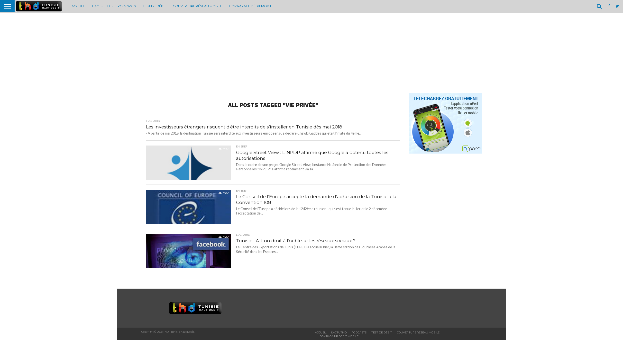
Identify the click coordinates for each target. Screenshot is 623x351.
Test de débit (154, 6)
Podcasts (127, 6)
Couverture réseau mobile (197, 6)
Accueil (78, 6)
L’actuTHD (101, 6)
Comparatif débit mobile (251, 6)
